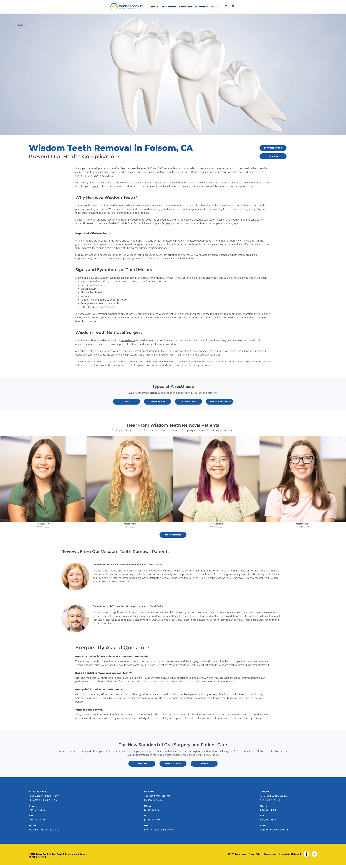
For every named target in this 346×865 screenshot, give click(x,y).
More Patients (173, 534)
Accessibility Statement (290, 854)
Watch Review (155, 564)
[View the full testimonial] (43, 479)
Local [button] (126, 401)
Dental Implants (168, 7)
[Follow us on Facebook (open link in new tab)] (306, 853)
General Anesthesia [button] (220, 401)
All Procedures (201, 7)
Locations (273, 156)
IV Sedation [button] (188, 401)
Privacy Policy (255, 854)
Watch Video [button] (274, 147)
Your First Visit (173, 763)
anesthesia (128, 340)
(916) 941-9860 (37, 809)
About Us (153, 7)
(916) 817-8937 (152, 809)
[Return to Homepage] (129, 7)
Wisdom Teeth (185, 7)
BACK (20, 25)
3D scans (177, 317)
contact (129, 317)
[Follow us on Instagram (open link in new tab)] (314, 853)
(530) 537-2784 (268, 809)
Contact (214, 7)
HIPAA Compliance (237, 854)
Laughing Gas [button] (157, 401)
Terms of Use (270, 854)
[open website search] (228, 6)
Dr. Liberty (81, 182)
